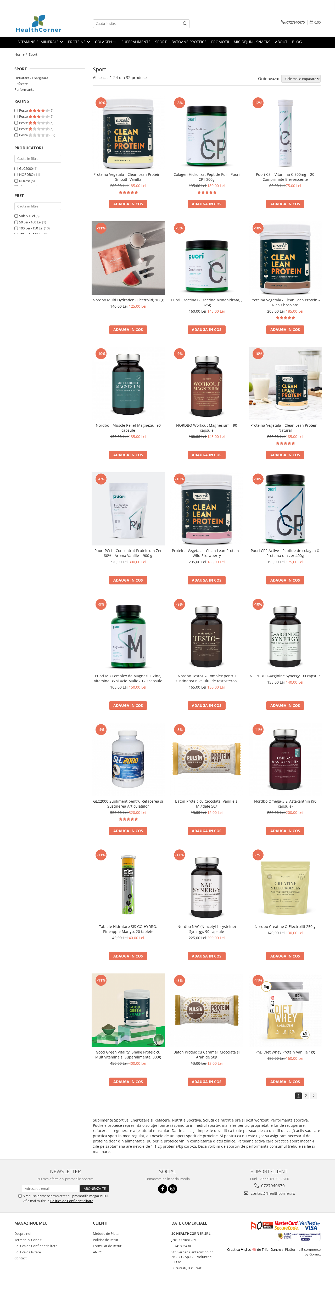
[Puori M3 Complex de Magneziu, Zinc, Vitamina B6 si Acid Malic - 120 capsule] (128, 634)
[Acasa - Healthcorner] (40, 23)
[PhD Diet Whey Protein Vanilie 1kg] (285, 1010)
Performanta (24, 89)
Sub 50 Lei (27, 215)
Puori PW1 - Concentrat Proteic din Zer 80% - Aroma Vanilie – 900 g (128, 553)
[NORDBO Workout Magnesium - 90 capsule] (206, 383)
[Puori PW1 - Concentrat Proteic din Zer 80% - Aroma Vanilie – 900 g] (128, 508)
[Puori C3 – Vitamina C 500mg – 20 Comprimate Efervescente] (285, 132)
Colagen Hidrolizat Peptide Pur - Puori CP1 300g (207, 177)
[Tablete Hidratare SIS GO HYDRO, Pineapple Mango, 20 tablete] (128, 884)
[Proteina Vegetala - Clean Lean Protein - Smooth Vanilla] (128, 132)
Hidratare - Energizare (31, 78)
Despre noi (22, 1233)
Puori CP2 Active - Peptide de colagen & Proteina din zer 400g (285, 553)
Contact (20, 1258)
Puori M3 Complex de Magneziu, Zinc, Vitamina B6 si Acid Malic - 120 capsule (128, 678)
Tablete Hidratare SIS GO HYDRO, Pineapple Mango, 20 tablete (128, 929)
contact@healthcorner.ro (272, 1193)
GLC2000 (26, 168)
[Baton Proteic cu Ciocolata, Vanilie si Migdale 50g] (206, 759)
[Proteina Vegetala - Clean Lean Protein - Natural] (285, 383)
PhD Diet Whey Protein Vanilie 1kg (285, 1052)
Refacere (21, 83)
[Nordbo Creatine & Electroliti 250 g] (285, 884)
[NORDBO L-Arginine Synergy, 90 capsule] (285, 634)
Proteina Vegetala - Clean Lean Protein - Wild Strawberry (206, 553)
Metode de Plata (106, 1233)
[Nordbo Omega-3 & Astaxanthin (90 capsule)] (285, 759)
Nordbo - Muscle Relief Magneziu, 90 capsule (128, 428)
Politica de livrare (27, 1252)
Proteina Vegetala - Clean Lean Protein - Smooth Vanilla (128, 177)
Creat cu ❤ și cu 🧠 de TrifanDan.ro (254, 1249)
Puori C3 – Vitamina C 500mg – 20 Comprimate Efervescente (285, 177)
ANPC (97, 1252)
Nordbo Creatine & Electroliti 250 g (285, 926)
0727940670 (272, 1185)
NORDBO (26, 174)
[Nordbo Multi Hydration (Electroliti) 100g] (128, 258)
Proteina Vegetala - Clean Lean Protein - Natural (285, 428)
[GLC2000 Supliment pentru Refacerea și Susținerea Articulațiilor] (128, 759)
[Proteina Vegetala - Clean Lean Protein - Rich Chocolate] (285, 257)
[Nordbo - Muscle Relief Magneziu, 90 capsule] (128, 383)
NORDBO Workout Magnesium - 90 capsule (206, 428)
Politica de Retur (105, 1239)
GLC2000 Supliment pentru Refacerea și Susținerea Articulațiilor (128, 804)
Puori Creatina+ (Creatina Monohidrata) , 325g (206, 302)
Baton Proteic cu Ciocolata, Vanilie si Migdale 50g (206, 804)
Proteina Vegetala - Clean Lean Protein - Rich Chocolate (285, 302)
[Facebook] (162, 1188)
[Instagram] (172, 1188)
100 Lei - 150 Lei (31, 228)
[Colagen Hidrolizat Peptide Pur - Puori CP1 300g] (206, 132)
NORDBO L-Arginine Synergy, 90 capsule (285, 675)
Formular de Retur (107, 1245)
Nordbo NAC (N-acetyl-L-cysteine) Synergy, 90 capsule (206, 929)
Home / (21, 54)
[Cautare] (185, 23)
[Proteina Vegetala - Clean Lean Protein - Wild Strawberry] (206, 508)
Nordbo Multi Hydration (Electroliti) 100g (128, 299)
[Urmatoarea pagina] (313, 1095)
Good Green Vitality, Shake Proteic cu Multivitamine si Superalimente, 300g (128, 1055)
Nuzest (24, 180)
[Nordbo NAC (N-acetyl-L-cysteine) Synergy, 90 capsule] (206, 884)
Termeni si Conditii (28, 1239)
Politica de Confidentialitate (71, 1200)
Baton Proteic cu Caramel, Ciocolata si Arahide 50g (207, 1055)
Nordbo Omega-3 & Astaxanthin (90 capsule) (285, 804)
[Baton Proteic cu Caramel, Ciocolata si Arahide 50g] (206, 1010)
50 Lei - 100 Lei (30, 222)
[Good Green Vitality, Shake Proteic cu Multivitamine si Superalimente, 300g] (128, 1010)
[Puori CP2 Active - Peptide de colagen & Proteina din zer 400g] (285, 508)
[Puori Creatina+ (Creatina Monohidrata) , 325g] (206, 258)
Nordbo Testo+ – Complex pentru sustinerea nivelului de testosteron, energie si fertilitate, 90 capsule (207, 678)
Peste (24, 110)
